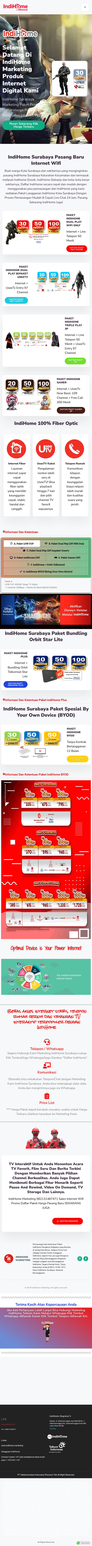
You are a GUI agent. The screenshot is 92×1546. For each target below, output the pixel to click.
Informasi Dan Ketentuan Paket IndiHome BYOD (36, 774)
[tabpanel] (46, 585)
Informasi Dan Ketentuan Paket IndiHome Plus (36, 700)
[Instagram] (79, 1258)
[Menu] (85, 7)
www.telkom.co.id (8, 1424)
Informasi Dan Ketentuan (21, 532)
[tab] (22, 543)
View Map (53, 1428)
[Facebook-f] (85, 1258)
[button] (46, 532)
